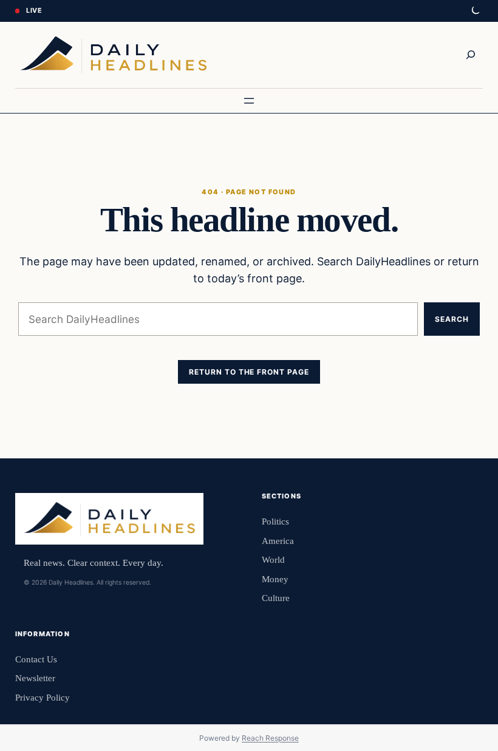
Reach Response (270, 738)
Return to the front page (249, 371)
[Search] (471, 54)
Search (452, 319)
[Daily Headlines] (113, 55)
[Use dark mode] (475, 11)
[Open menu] (249, 100)
